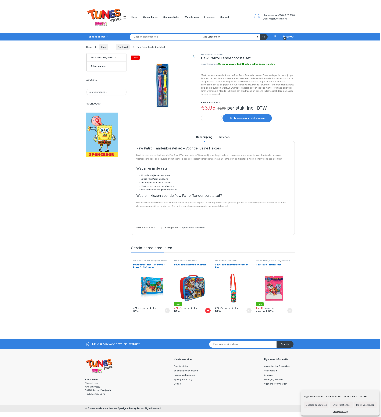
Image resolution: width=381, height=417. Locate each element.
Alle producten (150, 17)
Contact (224, 17)
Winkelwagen (192, 17)
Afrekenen (209, 17)
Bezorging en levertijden (186, 370)
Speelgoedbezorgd (183, 379)
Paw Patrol (123, 47)
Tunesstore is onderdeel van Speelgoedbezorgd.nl (114, 408)
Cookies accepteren (316, 404)
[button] (194, 56)
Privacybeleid (270, 370)
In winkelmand (164, 310)
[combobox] (166, 37)
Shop (103, 47)
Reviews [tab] (224, 137)
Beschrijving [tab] (204, 137)
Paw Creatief (274, 260)
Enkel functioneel (341, 404)
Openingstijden (171, 17)
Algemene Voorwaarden (275, 383)
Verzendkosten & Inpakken (277, 366)
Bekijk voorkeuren (365, 404)
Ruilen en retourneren (184, 375)
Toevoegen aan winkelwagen (249, 118)
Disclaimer (268, 375)
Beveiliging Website (273, 379)
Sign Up (285, 344)
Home (134, 17)
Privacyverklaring (340, 411)
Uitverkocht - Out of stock (205, 310)
